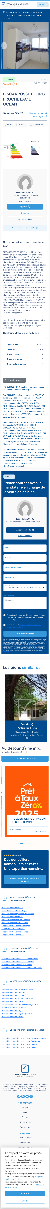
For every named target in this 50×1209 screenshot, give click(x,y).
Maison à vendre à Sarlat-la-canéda (17, 989)
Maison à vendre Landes (12, 916)
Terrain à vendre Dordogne (13, 929)
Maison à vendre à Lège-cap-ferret (16, 1013)
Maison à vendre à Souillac (12, 995)
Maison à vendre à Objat (12, 1010)
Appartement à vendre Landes (14, 932)
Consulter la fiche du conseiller (24, 228)
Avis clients (25, 1142)
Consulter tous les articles (25, 758)
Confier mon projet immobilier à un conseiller (25, 879)
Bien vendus (25, 1127)
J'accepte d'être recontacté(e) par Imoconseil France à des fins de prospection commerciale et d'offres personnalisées (26, 617)
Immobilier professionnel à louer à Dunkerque (20, 1041)
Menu (41, 4)
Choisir (25, 1200)
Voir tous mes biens (25, 219)
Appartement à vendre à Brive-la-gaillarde (19, 1004)
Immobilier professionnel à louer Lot (16, 965)
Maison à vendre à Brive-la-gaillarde (17, 998)
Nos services (25, 1122)
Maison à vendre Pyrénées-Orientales (17, 914)
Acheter (25, 1107)
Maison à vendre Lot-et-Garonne (15, 920)
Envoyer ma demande (25, 634)
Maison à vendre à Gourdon (13, 992)
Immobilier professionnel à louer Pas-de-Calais (21, 968)
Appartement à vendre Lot (12, 935)
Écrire (23, 213)
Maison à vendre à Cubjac (12, 1001)
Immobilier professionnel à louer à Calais (18, 1047)
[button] (4, 45)
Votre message (8, 595)
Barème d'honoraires (14, 380)
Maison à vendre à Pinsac (12, 1016)
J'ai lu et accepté (24, 626)
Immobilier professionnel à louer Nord (17, 961)
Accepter (25, 1193)
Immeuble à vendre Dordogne (14, 910)
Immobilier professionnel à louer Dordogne (19, 958)
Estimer (25, 1117)
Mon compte (25, 1137)
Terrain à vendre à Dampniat (13, 1007)
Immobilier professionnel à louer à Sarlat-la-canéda (23, 1038)
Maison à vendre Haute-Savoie (14, 923)
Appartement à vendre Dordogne (15, 926)
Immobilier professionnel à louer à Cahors (19, 1044)
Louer (25, 1112)
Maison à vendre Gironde (12, 907)
